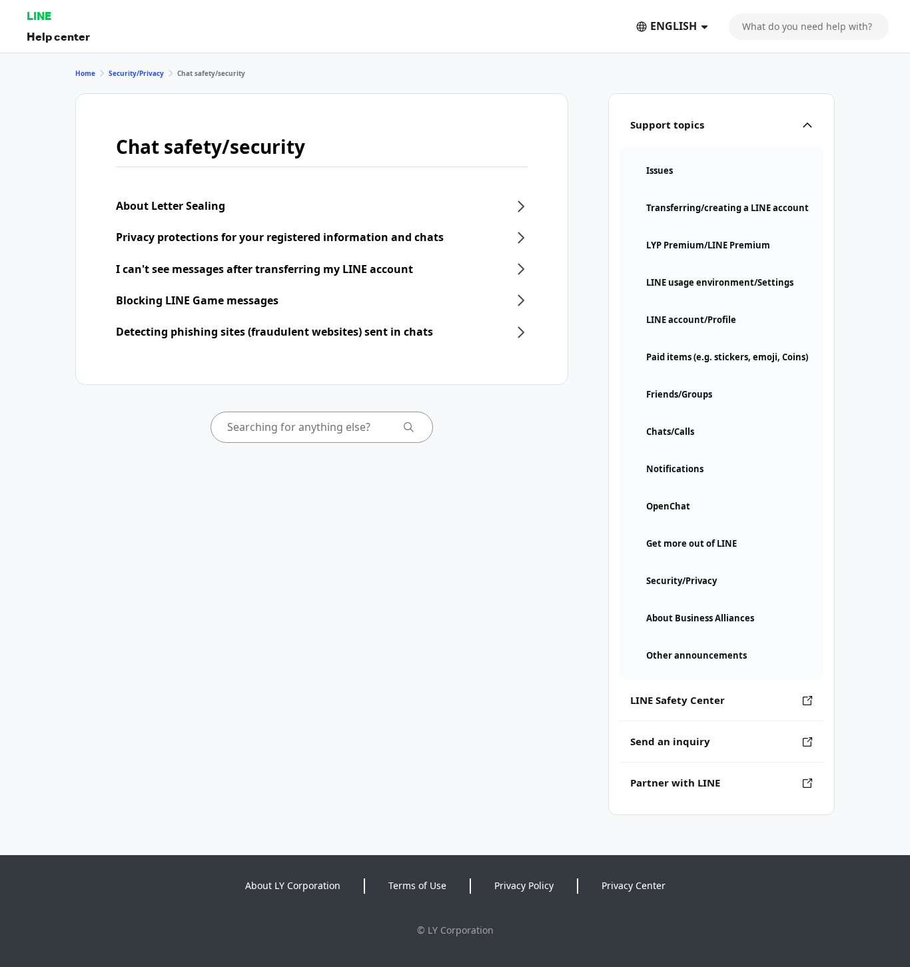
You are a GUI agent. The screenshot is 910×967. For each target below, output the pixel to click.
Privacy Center (634, 885)
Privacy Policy (524, 885)
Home (85, 73)
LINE (39, 16)
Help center (58, 36)
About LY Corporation (292, 885)
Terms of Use (417, 885)
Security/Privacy (136, 73)
